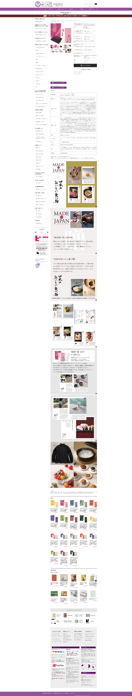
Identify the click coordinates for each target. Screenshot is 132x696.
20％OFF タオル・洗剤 (39, 94)
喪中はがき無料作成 (77, 639)
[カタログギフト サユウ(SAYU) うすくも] (93, 593)
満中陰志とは (65, 641)
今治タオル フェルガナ (39, 74)
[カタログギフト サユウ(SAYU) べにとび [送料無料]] (54, 578)
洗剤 (36, 86)
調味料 (37, 62)
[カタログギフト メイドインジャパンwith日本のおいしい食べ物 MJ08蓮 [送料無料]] (64, 503)
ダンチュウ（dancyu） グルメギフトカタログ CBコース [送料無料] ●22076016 (73, 584)
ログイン (91, 6)
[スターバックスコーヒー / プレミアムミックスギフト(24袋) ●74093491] (54, 593)
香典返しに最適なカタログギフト (41, 34)
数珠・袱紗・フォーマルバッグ (41, 189)
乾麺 (36, 59)
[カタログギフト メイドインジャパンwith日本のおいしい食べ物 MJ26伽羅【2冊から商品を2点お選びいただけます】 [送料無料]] (73, 519)
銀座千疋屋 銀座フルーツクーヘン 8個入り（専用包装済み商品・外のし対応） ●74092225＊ (64, 600)
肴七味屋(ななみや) (39, 68)
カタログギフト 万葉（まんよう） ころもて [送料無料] (83, 583)
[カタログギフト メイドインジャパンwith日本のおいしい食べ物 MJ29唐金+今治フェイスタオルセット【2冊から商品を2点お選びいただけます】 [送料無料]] (73, 553)
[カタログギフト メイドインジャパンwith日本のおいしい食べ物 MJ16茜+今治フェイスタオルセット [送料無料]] (83, 536)
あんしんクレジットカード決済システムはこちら (58, 657)
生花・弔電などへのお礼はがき (41, 118)
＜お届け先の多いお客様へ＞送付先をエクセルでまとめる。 (41, 138)
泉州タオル (37, 80)
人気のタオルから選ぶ (39, 71)
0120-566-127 (87, 680)
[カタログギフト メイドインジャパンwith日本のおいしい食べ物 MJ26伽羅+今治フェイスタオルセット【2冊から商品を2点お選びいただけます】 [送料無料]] (64, 553)
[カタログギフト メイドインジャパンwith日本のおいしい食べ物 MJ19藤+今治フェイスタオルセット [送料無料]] (93, 536)
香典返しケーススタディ (40, 166)
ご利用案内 (81, 9)
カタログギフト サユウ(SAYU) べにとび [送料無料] (54, 583)
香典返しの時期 (65, 637)
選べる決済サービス (39, 141)
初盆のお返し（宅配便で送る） (41, 201)
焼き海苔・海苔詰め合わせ (40, 53)
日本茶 (37, 50)
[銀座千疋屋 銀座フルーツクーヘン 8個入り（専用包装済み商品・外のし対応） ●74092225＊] (64, 593)
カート (96, 6)
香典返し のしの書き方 (40, 115)
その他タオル (38, 83)
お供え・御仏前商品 (39, 176)
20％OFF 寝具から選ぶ (39, 100)
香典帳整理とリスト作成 (40, 121)
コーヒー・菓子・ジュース (40, 56)
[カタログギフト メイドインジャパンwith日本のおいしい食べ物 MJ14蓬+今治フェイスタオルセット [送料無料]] (73, 536)
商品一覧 (50, 9)
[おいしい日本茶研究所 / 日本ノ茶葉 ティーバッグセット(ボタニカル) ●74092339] (83, 593)
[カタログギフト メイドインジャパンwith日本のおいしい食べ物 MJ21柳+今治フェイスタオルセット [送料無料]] (54, 553)
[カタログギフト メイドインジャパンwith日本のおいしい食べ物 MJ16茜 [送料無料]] (93, 503)
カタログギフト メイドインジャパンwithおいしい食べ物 (68, 20)
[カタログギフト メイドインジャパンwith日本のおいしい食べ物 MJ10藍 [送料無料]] (73, 503)
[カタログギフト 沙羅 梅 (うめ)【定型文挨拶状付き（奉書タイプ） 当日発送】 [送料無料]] (93, 578)
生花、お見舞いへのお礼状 (78, 637)
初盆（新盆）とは (39, 195)
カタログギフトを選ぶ (56, 631)
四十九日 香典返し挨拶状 (67, 639)
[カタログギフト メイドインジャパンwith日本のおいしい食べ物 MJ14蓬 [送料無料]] (83, 503)
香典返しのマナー (61, 9)
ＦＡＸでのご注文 (88, 638)
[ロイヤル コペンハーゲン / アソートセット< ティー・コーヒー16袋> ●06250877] (73, 593)
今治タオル (37, 77)
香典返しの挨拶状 (39, 112)
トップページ (40, 9)
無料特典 (71, 9)
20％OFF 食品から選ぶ (39, 97)
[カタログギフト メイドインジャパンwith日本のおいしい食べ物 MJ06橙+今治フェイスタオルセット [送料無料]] (93, 519)
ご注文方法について (89, 631)
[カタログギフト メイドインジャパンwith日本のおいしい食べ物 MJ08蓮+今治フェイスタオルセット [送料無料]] (54, 536)
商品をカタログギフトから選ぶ (55, 20)
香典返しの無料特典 (78, 631)
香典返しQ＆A (91, 9)
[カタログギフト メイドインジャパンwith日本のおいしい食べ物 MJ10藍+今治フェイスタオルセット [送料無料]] (64, 536)
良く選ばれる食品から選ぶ (40, 47)
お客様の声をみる (39, 223)
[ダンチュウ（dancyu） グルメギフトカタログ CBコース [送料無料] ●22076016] (73, 578)
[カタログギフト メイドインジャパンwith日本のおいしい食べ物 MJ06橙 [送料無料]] (54, 503)
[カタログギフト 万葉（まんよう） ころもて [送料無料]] (83, 578)
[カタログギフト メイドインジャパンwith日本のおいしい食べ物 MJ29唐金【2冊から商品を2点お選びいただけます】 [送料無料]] (83, 519)
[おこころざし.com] (49, 6)
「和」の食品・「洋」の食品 (40, 65)
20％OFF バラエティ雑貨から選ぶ (41, 103)
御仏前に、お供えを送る (40, 204)
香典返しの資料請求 (88, 640)
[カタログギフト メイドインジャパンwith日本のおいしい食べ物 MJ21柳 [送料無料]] (64, 519)
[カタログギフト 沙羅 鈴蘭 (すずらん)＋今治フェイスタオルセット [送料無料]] (64, 578)
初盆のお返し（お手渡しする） (41, 198)
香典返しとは (38, 147)
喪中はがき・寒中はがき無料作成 (41, 124)
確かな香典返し (38, 169)
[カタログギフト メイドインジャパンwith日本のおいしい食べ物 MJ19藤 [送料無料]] (54, 519)
